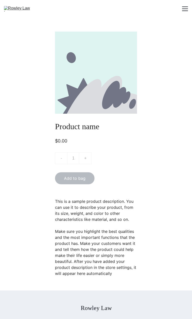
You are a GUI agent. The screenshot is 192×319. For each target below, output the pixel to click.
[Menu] (185, 9)
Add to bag (75, 178)
